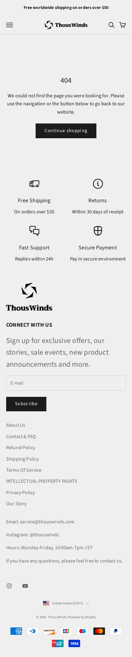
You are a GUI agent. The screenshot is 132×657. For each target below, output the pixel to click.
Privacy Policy (20, 492)
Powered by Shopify (82, 617)
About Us (15, 425)
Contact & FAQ (21, 436)
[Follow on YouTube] (25, 586)
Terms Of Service (24, 470)
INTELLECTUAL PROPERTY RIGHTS (41, 481)
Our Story (16, 503)
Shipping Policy (22, 459)
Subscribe (26, 404)
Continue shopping (66, 130)
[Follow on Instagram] (9, 586)
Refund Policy (20, 447)
